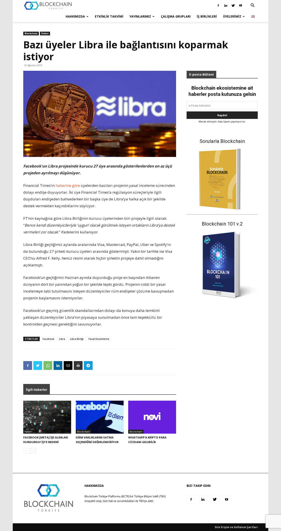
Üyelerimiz (232, 16)
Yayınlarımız (140, 16)
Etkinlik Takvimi (109, 16)
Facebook (48, 338)
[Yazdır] (78, 365)
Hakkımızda (75, 16)
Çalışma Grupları (176, 16)
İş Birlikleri (207, 16)
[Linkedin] (225, 5)
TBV (141, 501)
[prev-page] (26, 451)
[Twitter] (233, 5)
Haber (45, 33)
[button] (252, 6)
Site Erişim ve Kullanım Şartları (236, 527)
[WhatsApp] (47, 365)
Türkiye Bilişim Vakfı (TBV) (150, 496)
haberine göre (68, 185)
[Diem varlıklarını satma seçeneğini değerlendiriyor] (100, 417)
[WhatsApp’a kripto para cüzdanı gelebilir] (152, 417)
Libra (62, 338)
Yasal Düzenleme (98, 338)
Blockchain (31, 33)
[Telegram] (88, 365)
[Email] (68, 365)
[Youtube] (240, 5)
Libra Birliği (76, 338)
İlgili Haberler (36, 389)
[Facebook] (218, 5)
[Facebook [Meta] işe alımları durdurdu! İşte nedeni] (47, 417)
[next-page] (33, 451)
